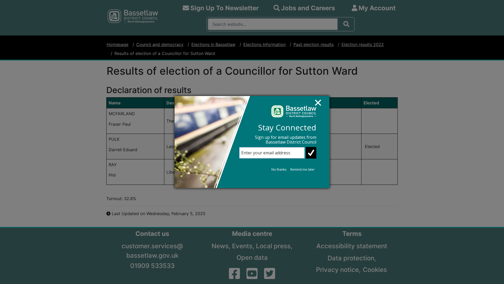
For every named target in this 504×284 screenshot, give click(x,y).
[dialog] (252, 142)
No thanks (278, 169)
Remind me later (302, 169)
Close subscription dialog (320, 105)
